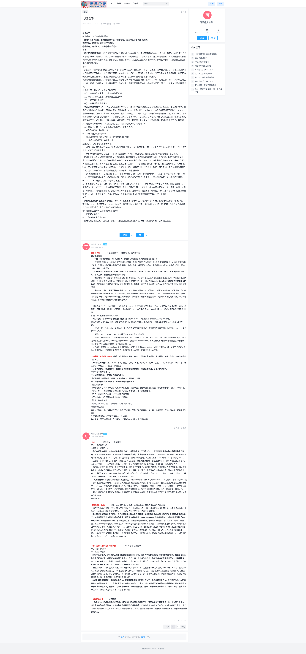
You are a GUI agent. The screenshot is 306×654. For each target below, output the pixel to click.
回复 (177, 428)
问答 (119, 4)
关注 (202, 38)
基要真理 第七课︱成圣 (204, 81)
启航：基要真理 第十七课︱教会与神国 (208, 90)
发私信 (213, 38)
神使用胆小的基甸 (202, 62)
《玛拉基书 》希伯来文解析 (206, 54)
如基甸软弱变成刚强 (203, 66)
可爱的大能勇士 (97, 244)
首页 (112, 4)
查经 (85, 12)
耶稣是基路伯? (201, 58)
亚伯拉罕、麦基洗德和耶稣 (205, 85)
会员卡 (127, 4)
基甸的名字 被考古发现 (204, 70)
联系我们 (161, 649)
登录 (220, 4)
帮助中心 (136, 4)
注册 (211, 4)
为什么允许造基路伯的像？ (205, 77)
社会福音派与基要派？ (204, 74)
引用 (184, 428)
